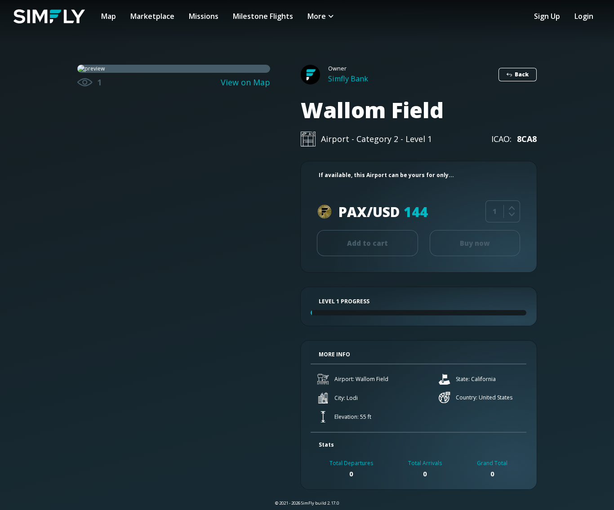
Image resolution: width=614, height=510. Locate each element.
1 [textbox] (495, 211)
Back (522, 74)
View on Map (245, 82)
